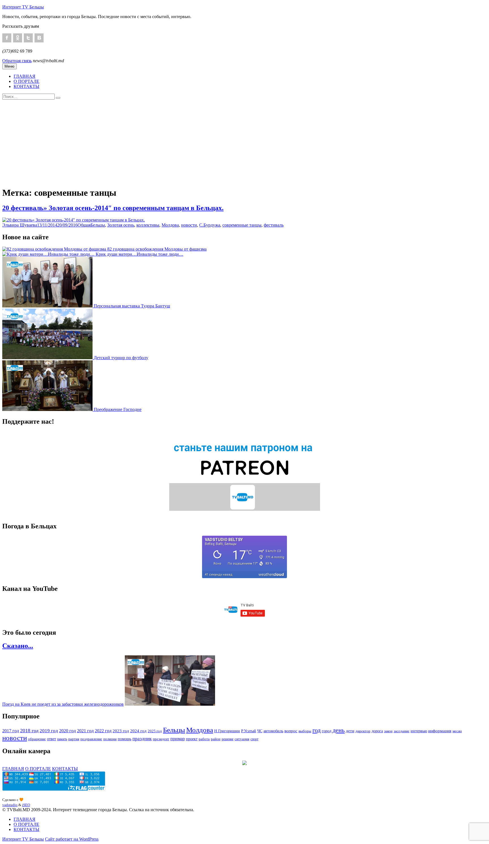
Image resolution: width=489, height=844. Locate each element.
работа (204, 739)
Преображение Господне (117, 409)
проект (192, 739)
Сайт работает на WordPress (71, 839)
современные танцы (241, 225)
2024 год (138, 731)
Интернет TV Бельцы (23, 7)
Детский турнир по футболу (121, 357)
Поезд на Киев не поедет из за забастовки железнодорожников (63, 704)
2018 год (29, 730)
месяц (457, 731)
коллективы (147, 225)
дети (350, 731)
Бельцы (98, 225)
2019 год (49, 730)
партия (73, 739)
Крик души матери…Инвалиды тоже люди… (139, 254)
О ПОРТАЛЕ (26, 81)
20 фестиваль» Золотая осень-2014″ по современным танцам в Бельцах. (113, 208)
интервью (419, 731)
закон (388, 731)
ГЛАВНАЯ (24, 76)
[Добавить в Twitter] (28, 37)
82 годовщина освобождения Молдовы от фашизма (157, 249)
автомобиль (273, 731)
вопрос (290, 731)
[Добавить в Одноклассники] (17, 37)
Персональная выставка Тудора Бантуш (132, 305)
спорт (254, 739)
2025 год (155, 731)
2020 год (67, 730)
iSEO (26, 805)
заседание (401, 731)
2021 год (85, 730)
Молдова (170, 225)
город (326, 731)
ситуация (242, 739)
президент (161, 739)
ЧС (259, 731)
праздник (142, 738)
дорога (377, 731)
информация (439, 730)
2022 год (103, 730)
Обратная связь (17, 60)
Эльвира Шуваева (19, 225)
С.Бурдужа (209, 225)
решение (227, 739)
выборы (305, 731)
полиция (110, 739)
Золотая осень (120, 225)
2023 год (121, 731)
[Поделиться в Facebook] (6, 37)
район (215, 739)
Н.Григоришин (227, 731)
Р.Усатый (248, 731)
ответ (51, 739)
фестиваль (274, 225)
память (62, 739)
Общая (84, 225)
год (316, 730)
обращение (37, 739)
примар (177, 738)
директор (362, 731)
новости (189, 225)
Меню (9, 66)
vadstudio (10, 805)
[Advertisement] (244, 142)
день (339, 730)
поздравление (91, 739)
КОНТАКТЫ (26, 86)
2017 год (10, 730)
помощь (124, 739)
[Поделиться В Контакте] (39, 37)
